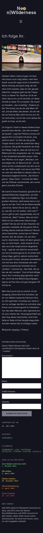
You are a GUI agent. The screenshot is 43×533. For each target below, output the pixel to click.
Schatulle (36, 452)
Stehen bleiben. (9, 479)
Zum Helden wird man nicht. (14, 464)
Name (4, 381)
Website (5, 402)
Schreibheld (7, 438)
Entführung (26, 450)
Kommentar (7, 356)
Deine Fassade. (8, 493)
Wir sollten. (7, 471)
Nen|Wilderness (21, 10)
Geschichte (6, 452)
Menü (20, 21)
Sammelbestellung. (10, 486)
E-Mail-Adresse (8, 391)
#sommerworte (7, 450)
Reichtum (27, 452)
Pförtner (17, 452)
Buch (17, 450)
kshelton (16, 330)
